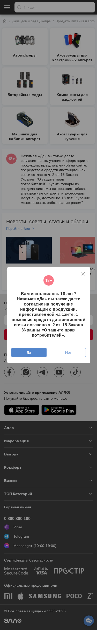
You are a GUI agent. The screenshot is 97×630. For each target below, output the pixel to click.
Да (29, 352)
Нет (68, 352)
